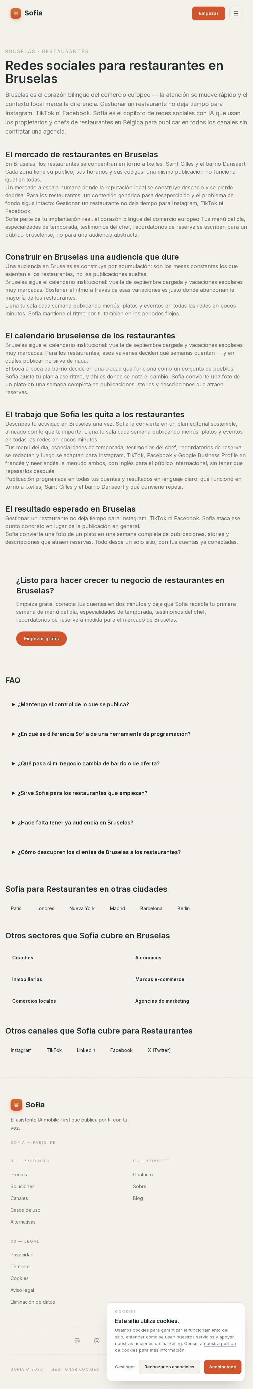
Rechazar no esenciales (169, 1366)
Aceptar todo (222, 1366)
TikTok (54, 1050)
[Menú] (235, 13)
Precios (19, 1174)
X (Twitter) (159, 1050)
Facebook (121, 1050)
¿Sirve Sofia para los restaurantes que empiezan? (83, 793)
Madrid (117, 908)
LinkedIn (86, 1050)
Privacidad (22, 1254)
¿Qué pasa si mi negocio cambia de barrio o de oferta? (89, 763)
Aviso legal (22, 1290)
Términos (21, 1266)
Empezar (208, 13)
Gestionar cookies (75, 1369)
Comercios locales (34, 1001)
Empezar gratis (41, 638)
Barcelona (151, 908)
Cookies (20, 1278)
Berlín (184, 908)
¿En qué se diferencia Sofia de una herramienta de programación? (104, 734)
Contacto (143, 1174)
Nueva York (82, 908)
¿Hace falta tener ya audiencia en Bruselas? (75, 822)
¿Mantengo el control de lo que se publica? (73, 704)
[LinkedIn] (77, 1341)
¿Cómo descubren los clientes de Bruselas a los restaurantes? (99, 852)
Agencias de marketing (162, 1001)
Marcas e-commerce (159, 979)
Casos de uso (26, 1210)
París (16, 908)
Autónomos (148, 957)
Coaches (22, 957)
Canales (19, 1198)
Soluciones (23, 1186)
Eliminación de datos (33, 1302)
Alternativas (23, 1222)
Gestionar (125, 1366)
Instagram (21, 1050)
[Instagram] (97, 1341)
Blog (138, 1198)
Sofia (33, 13)
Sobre (140, 1186)
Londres (45, 908)
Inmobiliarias (27, 979)
